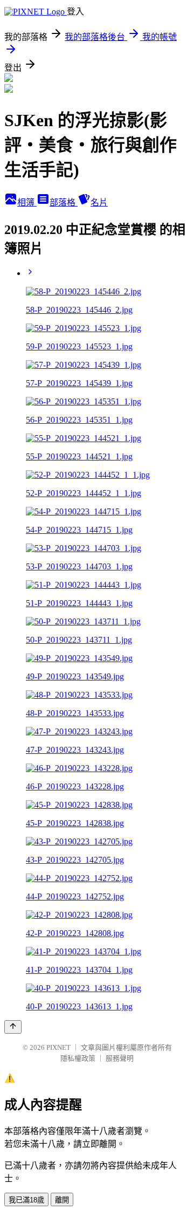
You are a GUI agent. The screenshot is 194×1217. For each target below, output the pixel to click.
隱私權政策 (77, 1058)
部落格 (64, 202)
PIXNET (58, 1047)
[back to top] (13, 1027)
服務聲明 (120, 1058)
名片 (99, 202)
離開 (62, 1200)
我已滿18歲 (26, 1200)
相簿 (27, 202)
